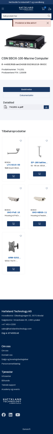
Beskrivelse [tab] (26, 89)
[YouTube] (17, 415)
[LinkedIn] (10, 415)
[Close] (48, 23)
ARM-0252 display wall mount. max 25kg (13, 258)
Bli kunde (6, 380)
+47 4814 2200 (9, 324)
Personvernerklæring (11, 364)
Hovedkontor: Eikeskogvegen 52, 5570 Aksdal (22, 316)
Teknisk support (9, 385)
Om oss (5, 351)
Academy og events (11, 389)
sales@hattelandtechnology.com (17, 329)
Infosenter (6, 376)
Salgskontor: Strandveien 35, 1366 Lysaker (21, 320)
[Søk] (48, 16)
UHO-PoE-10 (13, 212)
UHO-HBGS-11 (39, 212)
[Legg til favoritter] (20, 141)
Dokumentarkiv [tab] (26, 95)
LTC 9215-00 (13, 165)
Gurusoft (26, 429)
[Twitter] (4, 415)
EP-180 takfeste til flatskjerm (39, 162)
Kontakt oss (7, 355)
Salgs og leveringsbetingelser (15, 359)
